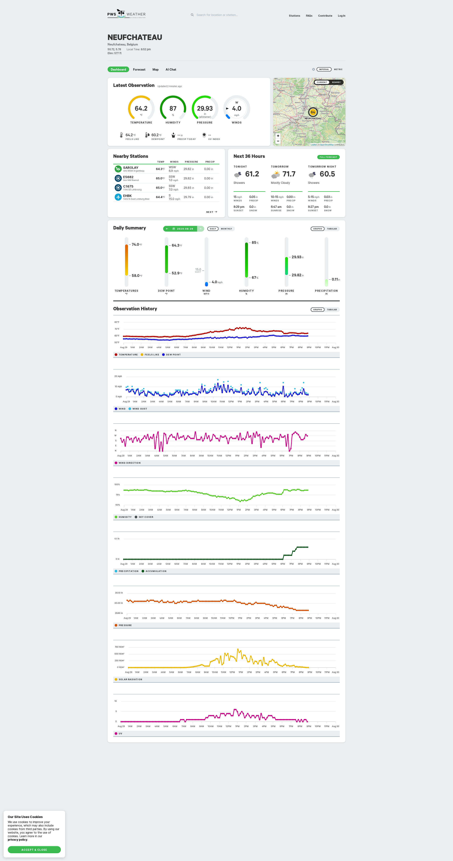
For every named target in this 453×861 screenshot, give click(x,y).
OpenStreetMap (327, 144)
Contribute (325, 15)
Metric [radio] (338, 69)
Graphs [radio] (317, 310)
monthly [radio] (226, 229)
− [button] (278, 141)
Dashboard (118, 70)
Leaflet (314, 144)
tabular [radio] (332, 229)
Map (156, 70)
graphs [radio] (317, 229)
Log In (341, 15)
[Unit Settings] (313, 69)
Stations (294, 15)
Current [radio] (322, 82)
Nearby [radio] (336, 82)
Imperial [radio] (324, 69)
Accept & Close (34, 849)
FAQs (309, 15)
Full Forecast (328, 157)
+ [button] (278, 136)
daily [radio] (213, 229)
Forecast (139, 70)
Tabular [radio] (332, 310)
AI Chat (171, 70)
